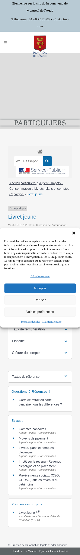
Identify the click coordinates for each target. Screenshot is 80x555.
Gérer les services (40, 276)
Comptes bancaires (32, 429)
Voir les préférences (40, 312)
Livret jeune (35, 194)
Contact (63, 551)
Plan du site (18, 551)
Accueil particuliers (22, 183)
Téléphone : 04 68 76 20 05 (30, 19)
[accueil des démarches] (40, 151)
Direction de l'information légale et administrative (39, 545)
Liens (53, 551)
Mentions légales (30, 321)
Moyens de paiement (33, 438)
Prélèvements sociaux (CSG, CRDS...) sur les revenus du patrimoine (39, 480)
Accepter (40, 288)
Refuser (40, 300)
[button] (73, 233)
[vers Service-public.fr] (42, 171)
